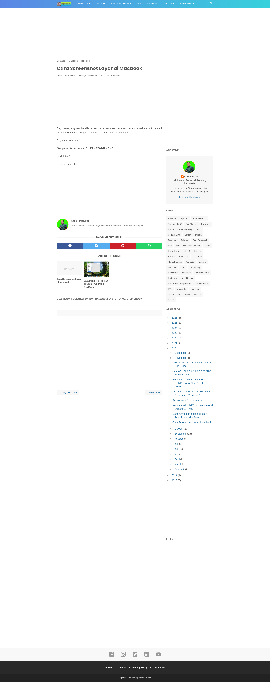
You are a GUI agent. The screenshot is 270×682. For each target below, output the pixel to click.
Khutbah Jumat (120, 4)
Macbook (172, 267)
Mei (177, 454)
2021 (175, 343)
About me (172, 218)
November (181, 357)
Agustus (179, 438)
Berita (198, 229)
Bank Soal (206, 224)
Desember (181, 352)
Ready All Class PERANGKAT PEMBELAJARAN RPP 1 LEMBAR (189, 383)
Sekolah (101, 4)
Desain (198, 235)
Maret (178, 464)
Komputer (153, 4)
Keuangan (183, 256)
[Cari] (211, 4)
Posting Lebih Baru (68, 392)
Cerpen (188, 235)
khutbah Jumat (175, 262)
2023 (175, 333)
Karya (168, 4)
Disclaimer (159, 667)
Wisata (171, 300)
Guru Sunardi (69, 75)
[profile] (189, 172)
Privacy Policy (140, 667)
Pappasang (195, 267)
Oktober (179, 428)
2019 (175, 475)
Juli (177, 444)
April (177, 459)
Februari (180, 469)
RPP (170, 289)
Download (186, 4)
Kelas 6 (171, 256)
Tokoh (187, 294)
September (181, 433)
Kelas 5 (197, 251)
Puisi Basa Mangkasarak (179, 283)
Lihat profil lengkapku (189, 197)
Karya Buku (173, 251)
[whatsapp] (149, 246)
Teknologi (195, 289)
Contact (122, 667)
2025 (175, 322)
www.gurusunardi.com (141, 678)
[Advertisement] (135, 33)
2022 (175, 338)
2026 (175, 317)
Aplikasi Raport (199, 218)
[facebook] (70, 246)
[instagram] (123, 656)
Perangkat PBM (202, 273)
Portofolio (172, 278)
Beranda (83, 4)
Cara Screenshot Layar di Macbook (69, 280)
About (108, 667)
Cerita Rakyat (174, 235)
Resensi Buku (201, 283)
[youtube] (158, 656)
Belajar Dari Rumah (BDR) (180, 229)
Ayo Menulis (191, 224)
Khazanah (197, 256)
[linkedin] (147, 656)
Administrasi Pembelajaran (187, 400)
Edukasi (184, 240)
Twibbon (197, 294)
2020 (175, 348)
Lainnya (202, 262)
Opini (139, 4)
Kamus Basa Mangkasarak (188, 245)
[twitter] (96, 246)
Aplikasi (184, 218)
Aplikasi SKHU (175, 224)
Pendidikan (173, 273)
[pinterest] (123, 246)
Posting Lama (153, 392)
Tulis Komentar (113, 75)
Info (170, 245)
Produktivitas (187, 278)
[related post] (69, 268)
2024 (175, 328)
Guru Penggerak (200, 240)
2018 (175, 480)
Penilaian (186, 273)
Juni (177, 449)
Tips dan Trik (174, 294)
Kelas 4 (186, 251)
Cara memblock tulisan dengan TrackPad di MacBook (96, 283)
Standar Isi (181, 289)
